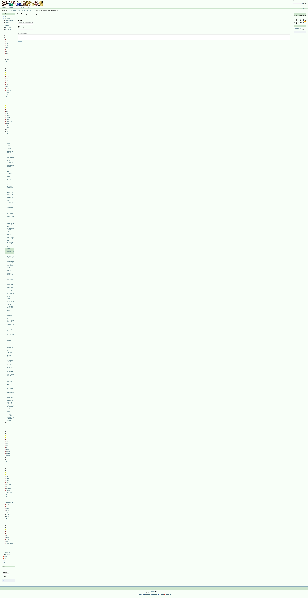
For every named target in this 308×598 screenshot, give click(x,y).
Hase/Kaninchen (9, 117)
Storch (7, 514)
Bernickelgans (9, 53)
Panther (7, 459)
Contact (304, 0)
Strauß (7, 516)
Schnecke (8, 494)
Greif (7, 109)
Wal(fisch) (8, 524)
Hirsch (7, 123)
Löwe (7, 437)
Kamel (7, 135)
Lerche (7, 435)
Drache (7, 65)
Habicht (7, 113)
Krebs (7, 424)
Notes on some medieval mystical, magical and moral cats (10, 224)
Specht (7, 506)
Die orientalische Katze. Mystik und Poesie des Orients (10, 335)
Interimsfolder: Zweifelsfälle (7, 552)
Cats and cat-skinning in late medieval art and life (10, 348)
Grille (7, 111)
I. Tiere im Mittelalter (9, 20)
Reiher (7, 480)
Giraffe (7, 107)
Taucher (7, 520)
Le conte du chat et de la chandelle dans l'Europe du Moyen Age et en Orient (10, 197)
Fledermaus (8, 90)
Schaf (7, 486)
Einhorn (7, 74)
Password (5, 572)
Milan (7, 447)
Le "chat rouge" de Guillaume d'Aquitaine (10, 230)
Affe (7, 43)
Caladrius (8, 59)
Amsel (7, 47)
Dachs (7, 61)
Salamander (8, 484)
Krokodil (7, 426)
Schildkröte (8, 488)
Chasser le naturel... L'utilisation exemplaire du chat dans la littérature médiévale (10, 149)
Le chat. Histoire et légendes (10, 143)
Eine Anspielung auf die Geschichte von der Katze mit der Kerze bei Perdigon (10, 293)
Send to (20, 20)
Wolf (7, 535)
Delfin (7, 63)
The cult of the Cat (10, 344)
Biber (7, 55)
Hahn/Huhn (8, 115)
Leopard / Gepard (9, 432)
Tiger (7, 522)
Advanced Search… (302, 4)
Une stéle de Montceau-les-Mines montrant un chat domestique (10, 398)
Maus (7, 443)
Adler (7, 41)
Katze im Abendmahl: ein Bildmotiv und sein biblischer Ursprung (10, 301)
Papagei (7, 461)
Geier (7, 105)
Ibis (7, 129)
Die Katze (9, 139)
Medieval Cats (9, 384)
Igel (7, 131)
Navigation (5, 13)
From (19, 26)
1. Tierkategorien (9, 35)
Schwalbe (8, 496)
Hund (7, 125)
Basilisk (7, 51)
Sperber (7, 508)
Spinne (7, 512)
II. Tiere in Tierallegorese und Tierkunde (8, 24)
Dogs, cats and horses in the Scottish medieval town (10, 316)
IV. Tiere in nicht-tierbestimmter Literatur (9, 30)
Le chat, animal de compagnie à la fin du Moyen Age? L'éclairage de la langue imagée (10, 262)
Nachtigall (8, 453)
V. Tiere (19, 10)
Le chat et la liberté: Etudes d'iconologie (9, 329)
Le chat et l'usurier (10, 219)
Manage (18, 7)
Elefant (7, 78)
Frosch (7, 98)
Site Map (294, 0)
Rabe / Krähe (8, 474)
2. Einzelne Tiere (25, 10)
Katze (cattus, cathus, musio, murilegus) (10, 381)
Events (33, 7)
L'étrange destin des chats (10, 203)
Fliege (7, 92)
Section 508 (140, 594)
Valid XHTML (154, 594)
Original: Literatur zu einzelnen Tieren (10, 544)
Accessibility (299, 0)
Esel (7, 82)
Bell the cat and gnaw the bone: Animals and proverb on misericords (10, 309)
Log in (304, 8)
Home (4, 7)
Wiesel (7, 533)
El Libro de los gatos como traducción (9, 340)
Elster (7, 80)
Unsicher (8, 546)
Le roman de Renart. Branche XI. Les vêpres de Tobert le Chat (10, 208)
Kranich (7, 422)
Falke (7, 86)
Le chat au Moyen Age (10, 183)
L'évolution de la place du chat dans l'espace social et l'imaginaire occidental (10, 165)
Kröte (7, 428)
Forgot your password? (8, 580)
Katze (31, 10)
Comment (20, 32)
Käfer (7, 133)
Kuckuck (8, 430)
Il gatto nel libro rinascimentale (10, 192)
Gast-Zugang (300, 29)
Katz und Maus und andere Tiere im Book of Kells (10, 256)
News (28, 7)
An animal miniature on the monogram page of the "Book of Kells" (10, 250)
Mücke (7, 449)
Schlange (8, 490)
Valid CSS (161, 594)
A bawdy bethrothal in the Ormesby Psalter (10, 279)
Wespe (7, 529)
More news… (302, 32)
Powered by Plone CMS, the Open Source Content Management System (154, 591)
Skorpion (8, 504)
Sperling (7, 510)
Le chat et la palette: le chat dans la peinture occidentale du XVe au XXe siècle (10, 215)
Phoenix (7, 472)
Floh (7, 94)
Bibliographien (10, 7)
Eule (7, 84)
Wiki (23, 7)
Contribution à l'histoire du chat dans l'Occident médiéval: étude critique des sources (10, 177)
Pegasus (8, 463)
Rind (7, 482)
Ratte (7, 476)
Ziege (7, 541)
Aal (6, 39)
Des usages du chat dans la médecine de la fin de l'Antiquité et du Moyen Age (10, 157)
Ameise (7, 45)
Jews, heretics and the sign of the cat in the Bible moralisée (10, 244)
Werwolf (7, 527)
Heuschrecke (9, 121)
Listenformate (7, 554)
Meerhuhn (8, 445)
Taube (7, 518)
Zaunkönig (8, 539)
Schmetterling (9, 492)
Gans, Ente (8, 102)
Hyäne (7, 127)
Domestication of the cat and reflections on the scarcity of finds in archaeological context (10, 237)
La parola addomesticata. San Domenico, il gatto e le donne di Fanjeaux (10, 286)
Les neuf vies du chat (10, 171)
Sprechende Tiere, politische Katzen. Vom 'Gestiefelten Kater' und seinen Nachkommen (10, 323)
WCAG (147, 594)
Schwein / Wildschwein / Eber (10, 501)
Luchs (7, 439)
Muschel (8, 451)
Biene (7, 57)
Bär (7, 49)
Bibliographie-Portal (22, 3)
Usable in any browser (167, 594)
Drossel (7, 67)
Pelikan (7, 465)
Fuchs (7, 100)
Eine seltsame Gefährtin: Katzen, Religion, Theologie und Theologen (10, 404)
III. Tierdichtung (8, 27)
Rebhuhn (8, 478)
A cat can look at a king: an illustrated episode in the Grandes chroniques (10, 355)
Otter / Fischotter (9, 457)
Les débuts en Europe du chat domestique (10, 188)
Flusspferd (8, 96)
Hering (7, 119)
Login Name (5, 568)
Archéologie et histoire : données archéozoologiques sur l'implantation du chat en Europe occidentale (10, 390)
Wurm (7, 537)
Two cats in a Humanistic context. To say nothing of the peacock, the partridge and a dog (10, 272)
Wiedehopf (8, 531)
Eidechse (8, 72)
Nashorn (8, 455)
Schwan (7, 498)
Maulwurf (8, 441)
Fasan (7, 88)
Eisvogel (8, 76)
